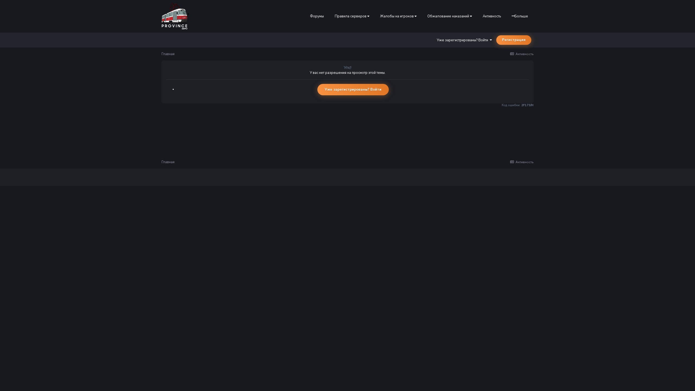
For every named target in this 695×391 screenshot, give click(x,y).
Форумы (317, 16)
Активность (492, 16)
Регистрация (514, 39)
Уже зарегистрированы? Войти (463, 40)
